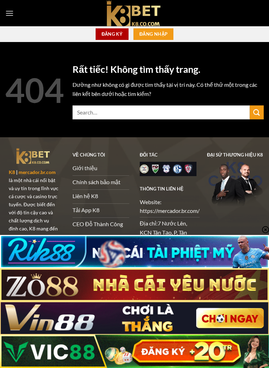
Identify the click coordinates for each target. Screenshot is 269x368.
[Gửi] (257, 112)
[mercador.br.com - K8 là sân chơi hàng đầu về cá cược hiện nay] (134, 13)
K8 (12, 172)
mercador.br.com (37, 172)
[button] (9, 13)
